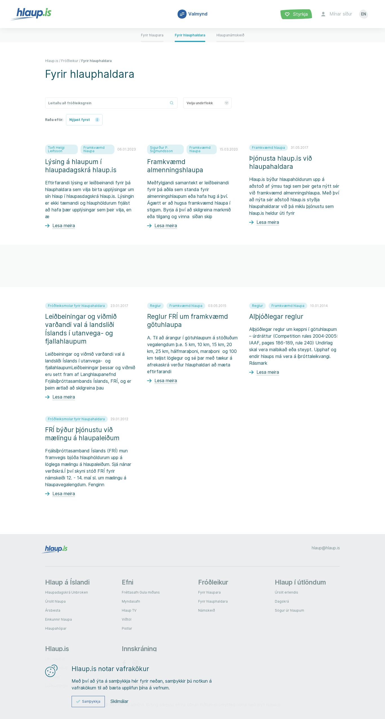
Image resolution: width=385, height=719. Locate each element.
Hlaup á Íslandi (67, 582)
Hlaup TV (129, 610)
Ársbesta (52, 610)
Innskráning (139, 648)
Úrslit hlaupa (55, 601)
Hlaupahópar (56, 628)
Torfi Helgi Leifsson (56, 149)
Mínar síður (340, 14)
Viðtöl (126, 619)
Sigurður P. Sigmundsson (161, 149)
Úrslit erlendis (286, 592)
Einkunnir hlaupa (58, 619)
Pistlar (127, 628)
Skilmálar (119, 701)
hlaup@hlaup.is (326, 548)
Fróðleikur (69, 61)
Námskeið (206, 610)
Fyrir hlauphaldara (96, 61)
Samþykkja (91, 701)
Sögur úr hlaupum (289, 610)
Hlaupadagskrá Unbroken (66, 592)
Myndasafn (131, 601)
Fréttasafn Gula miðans (141, 592)
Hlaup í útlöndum (300, 582)
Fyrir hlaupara (209, 592)
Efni (127, 582)
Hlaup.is (51, 61)
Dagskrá (282, 601)
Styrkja (300, 14)
